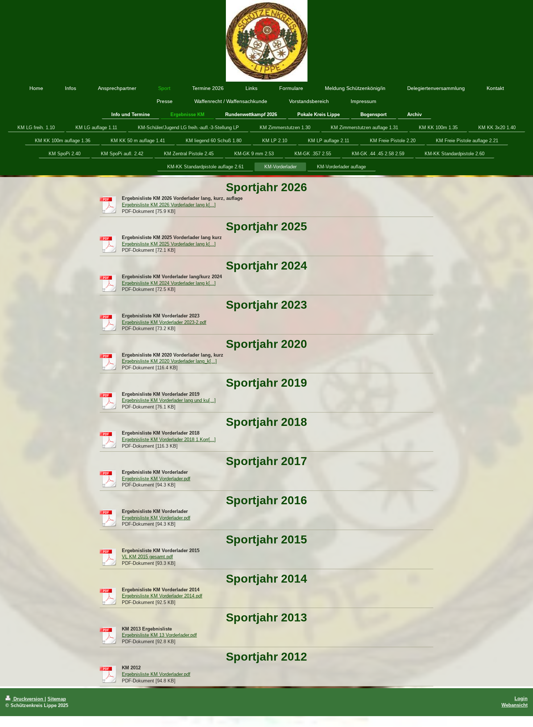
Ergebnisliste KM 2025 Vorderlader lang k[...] (169, 244)
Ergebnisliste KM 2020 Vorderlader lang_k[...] (169, 361)
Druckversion (28, 699)
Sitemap (56, 699)
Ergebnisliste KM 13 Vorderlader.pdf (159, 635)
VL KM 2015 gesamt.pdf (147, 556)
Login (521, 698)
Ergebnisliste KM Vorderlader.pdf (156, 478)
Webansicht (514, 705)
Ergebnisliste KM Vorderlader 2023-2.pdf (164, 322)
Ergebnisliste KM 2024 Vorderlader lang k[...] (169, 283)
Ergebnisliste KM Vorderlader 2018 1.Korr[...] (169, 439)
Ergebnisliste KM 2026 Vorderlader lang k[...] (169, 205)
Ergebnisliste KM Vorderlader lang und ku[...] (169, 400)
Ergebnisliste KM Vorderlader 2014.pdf (162, 596)
